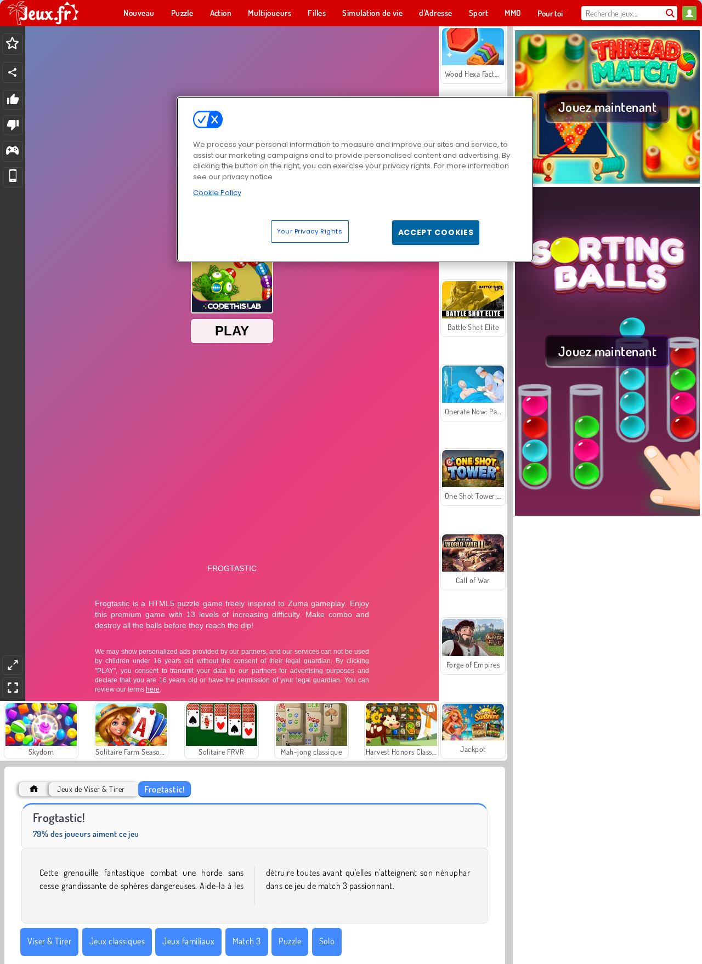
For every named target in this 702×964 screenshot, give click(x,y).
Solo (327, 941)
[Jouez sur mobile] (13, 177)
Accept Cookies (436, 231)
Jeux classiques (117, 941)
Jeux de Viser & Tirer (90, 789)
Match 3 (247, 941)
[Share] (12, 72)
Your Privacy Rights (310, 230)
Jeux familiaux (188, 941)
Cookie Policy (217, 192)
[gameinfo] (12, 151)
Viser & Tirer (49, 941)
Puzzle (290, 941)
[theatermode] (12, 665)
